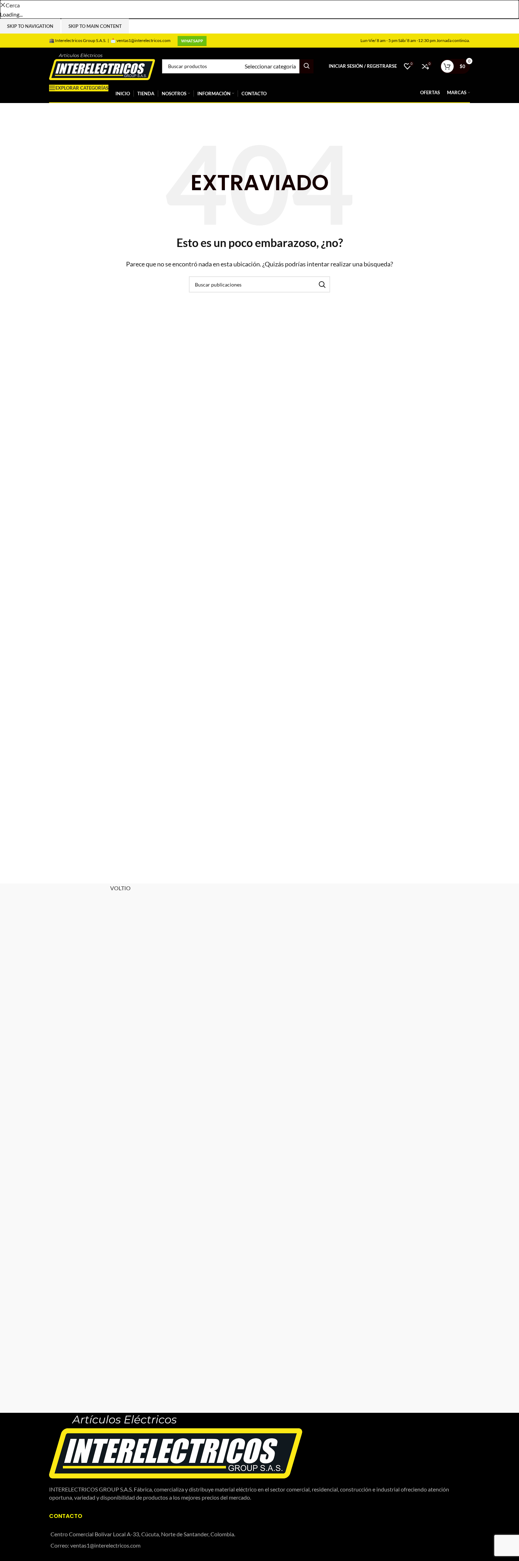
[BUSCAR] (306, 66)
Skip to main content (95, 26)
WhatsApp (192, 40)
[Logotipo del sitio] (102, 65)
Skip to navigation (30, 26)
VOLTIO (120, 888)
